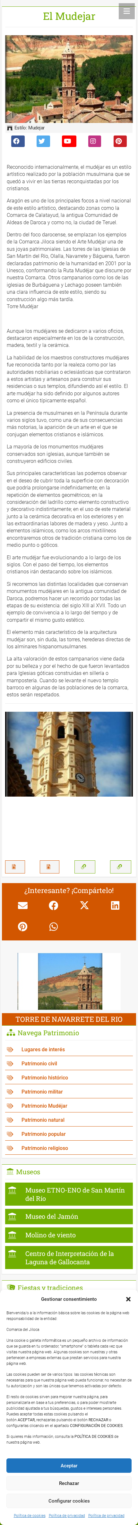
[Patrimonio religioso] (69, 1148)
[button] (128, 1299)
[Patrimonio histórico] (69, 1078)
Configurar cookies (69, 1501)
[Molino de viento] (69, 1235)
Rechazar (69, 1483)
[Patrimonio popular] (69, 1134)
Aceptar (69, 1466)
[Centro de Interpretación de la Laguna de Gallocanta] (69, 1257)
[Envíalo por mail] (22, 905)
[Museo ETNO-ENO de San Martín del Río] (69, 1194)
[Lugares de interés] (69, 1050)
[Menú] (127, 11)
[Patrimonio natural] (69, 1120)
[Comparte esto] (53, 905)
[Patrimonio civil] (69, 1064)
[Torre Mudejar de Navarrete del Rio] (69, 957)
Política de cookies (30, 1515)
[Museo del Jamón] (69, 1216)
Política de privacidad (67, 1515)
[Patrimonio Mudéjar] (69, 1106)
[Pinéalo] (22, 926)
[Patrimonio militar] (69, 1092)
